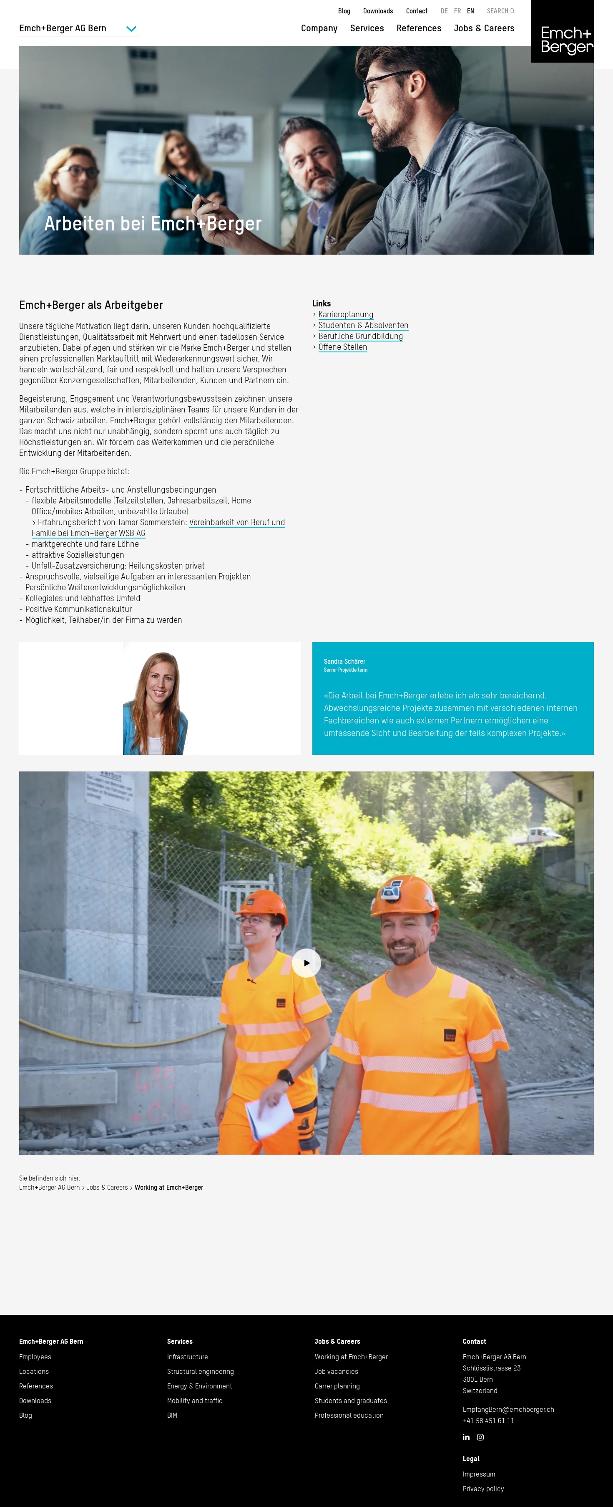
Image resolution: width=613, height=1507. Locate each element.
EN (470, 11)
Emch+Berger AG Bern (49, 1187)
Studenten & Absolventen (364, 325)
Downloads (378, 11)
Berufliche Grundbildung (361, 336)
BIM (172, 1415)
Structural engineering (200, 1371)
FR (457, 11)
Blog (344, 11)
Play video (306, 963)
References (419, 28)
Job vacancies (336, 1371)
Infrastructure (187, 1357)
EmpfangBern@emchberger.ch (508, 1409)
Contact (417, 11)
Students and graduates (351, 1400)
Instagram (480, 1437)
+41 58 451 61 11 (489, 1420)
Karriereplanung (346, 314)
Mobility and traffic (195, 1400)
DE (444, 11)
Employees (35, 1357)
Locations (34, 1371)
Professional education (349, 1415)
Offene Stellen (343, 346)
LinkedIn (466, 1437)
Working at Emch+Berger (351, 1357)
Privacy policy (483, 1488)
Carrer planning (337, 1386)
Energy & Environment (199, 1386)
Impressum (479, 1474)
